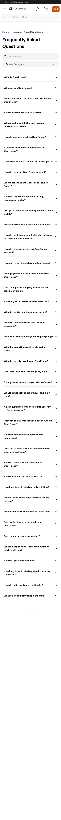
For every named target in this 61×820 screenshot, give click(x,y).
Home (5, 32)
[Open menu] (4, 9)
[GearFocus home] (17, 9)
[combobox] (30, 17)
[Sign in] (38, 9)
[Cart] (46, 9)
